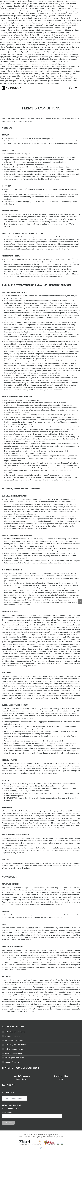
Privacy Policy (37, 1137)
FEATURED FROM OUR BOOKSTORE (20, 1067)
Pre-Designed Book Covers (14, 1058)
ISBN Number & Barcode (13, 1053)
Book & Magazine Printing (14, 1049)
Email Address (8, 1112)
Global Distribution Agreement (53, 1137)
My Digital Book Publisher (14, 1040)
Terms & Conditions (25, 1137)
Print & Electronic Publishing (15, 1032)
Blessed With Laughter (21, 1076)
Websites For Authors (12, 1062)
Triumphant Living (61, 1076)
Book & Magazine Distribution (15, 1045)
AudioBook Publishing (12, 1036)
